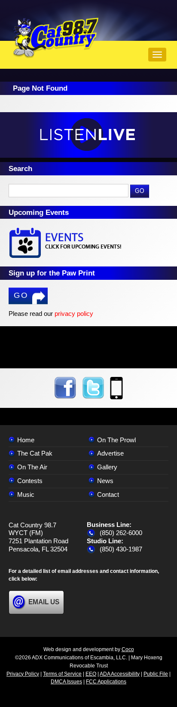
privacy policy (74, 313)
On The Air (32, 467)
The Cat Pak (34, 453)
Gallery (107, 467)
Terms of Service (62, 674)
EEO (90, 674)
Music (25, 494)
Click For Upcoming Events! (88, 242)
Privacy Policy (22, 674)
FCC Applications (106, 682)
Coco (128, 649)
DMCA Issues (66, 682)
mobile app (116, 388)
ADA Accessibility (120, 674)
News (105, 480)
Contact (108, 494)
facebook (65, 388)
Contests (30, 480)
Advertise (110, 453)
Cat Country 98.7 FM (56, 37)
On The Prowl (116, 440)
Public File (155, 674)
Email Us (43, 602)
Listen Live (88, 135)
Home (25, 440)
